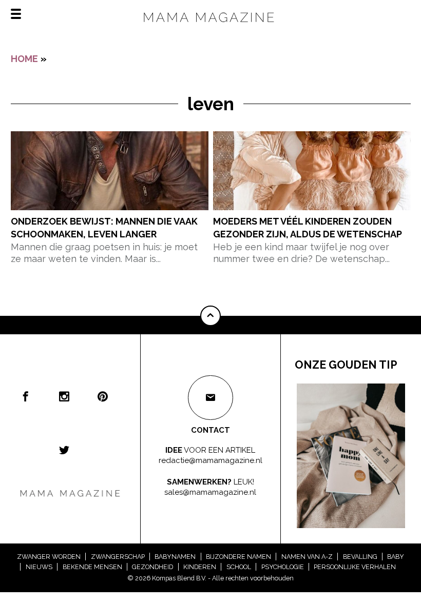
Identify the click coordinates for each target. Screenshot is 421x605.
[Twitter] (64, 450)
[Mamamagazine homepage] (210, 26)
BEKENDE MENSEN (92, 567)
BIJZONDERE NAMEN (238, 556)
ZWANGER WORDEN (49, 556)
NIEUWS (39, 567)
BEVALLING (360, 556)
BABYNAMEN (175, 556)
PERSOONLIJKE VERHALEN (355, 567)
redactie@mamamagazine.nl (210, 460)
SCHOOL (238, 567)
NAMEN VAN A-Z (307, 556)
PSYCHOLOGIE (282, 567)
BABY (395, 556)
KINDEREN (199, 567)
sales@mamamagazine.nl (210, 491)
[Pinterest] (102, 396)
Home (24, 58)
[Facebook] (25, 396)
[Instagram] (64, 396)
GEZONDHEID (152, 567)
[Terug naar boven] (210, 316)
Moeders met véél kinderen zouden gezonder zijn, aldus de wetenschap (307, 227)
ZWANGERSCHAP (118, 556)
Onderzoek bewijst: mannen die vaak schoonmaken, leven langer (104, 227)
